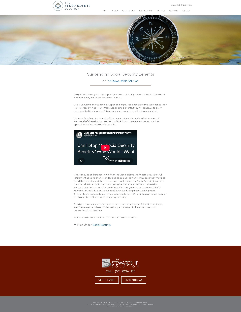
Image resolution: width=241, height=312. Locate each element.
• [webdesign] (128, 306)
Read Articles (134, 280)
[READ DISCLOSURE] (114, 306)
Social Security (102, 224)
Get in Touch (106, 280)
